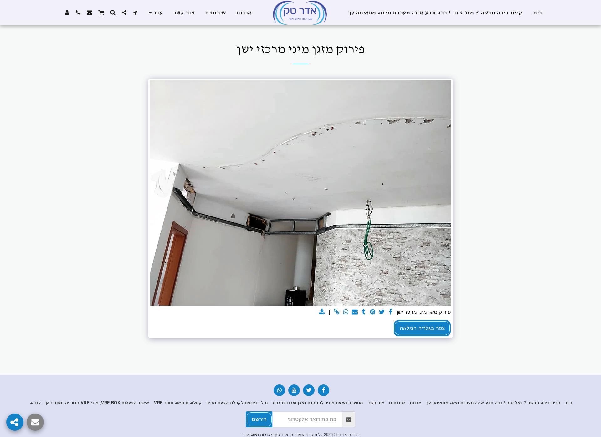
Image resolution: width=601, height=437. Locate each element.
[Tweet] (381, 312)
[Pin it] (372, 312)
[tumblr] (364, 312)
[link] (336, 312)
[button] (135, 12)
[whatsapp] (345, 312)
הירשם (259, 419)
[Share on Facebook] (391, 312)
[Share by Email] (355, 312)
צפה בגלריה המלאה (422, 328)
